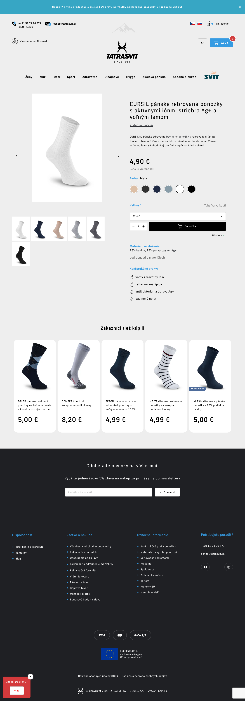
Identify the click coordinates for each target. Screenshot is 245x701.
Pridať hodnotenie (141, 125)
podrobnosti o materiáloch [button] (147, 257)
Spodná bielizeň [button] (184, 77)
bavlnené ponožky (177, 136)
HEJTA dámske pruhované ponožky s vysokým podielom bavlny (166, 405)
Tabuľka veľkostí (215, 205)
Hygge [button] (130, 77)
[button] (192, 23)
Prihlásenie (222, 23)
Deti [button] (57, 77)
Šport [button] (71, 77)
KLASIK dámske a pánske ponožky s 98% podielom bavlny (209, 405)
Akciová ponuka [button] (154, 77)
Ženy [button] (28, 77)
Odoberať (169, 492)
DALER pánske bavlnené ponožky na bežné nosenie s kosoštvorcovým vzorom (34, 405)
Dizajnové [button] (112, 77)
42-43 (136, 216)
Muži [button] (43, 77)
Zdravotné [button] (89, 77)
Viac (16, 690)
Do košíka (190, 226)
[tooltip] (134, 189)
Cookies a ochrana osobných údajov (144, 676)
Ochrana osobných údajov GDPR (98, 676)
